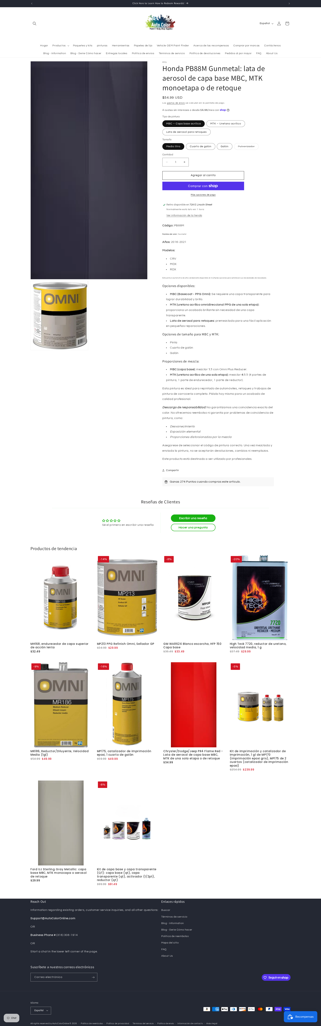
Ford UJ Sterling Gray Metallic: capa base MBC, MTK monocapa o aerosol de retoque (58, 872)
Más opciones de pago (203, 195)
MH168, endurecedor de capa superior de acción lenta (59, 645)
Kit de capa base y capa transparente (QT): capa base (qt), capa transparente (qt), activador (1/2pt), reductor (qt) (127, 874)
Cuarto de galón (200, 146)
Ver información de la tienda (184, 215)
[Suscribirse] (93, 977)
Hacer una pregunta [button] (193, 527)
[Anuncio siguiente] (289, 3)
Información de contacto (190, 1023)
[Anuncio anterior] (32, 3)
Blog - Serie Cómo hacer (176, 929)
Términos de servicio (174, 917)
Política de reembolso (92, 1023)
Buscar (165, 910)
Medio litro (173, 146)
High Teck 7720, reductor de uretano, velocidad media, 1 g (258, 645)
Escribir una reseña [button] (193, 518)
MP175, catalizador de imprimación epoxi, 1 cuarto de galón (124, 753)
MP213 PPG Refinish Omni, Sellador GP (126, 644)
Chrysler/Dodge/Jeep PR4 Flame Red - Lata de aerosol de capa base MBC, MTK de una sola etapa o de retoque (193, 754)
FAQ (164, 949)
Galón (224, 146)
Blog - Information (172, 923)
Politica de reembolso (175, 936)
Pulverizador (248, 147)
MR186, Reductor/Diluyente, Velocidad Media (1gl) (59, 753)
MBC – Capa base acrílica (183, 123)
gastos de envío (176, 103)
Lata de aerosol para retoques (186, 132)
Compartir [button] (172, 470)
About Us (167, 956)
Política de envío (165, 1023)
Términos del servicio (143, 1023)
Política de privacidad (117, 1023)
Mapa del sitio (170, 943)
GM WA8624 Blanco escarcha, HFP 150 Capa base (192, 645)
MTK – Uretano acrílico (225, 123)
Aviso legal (211, 1023)
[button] (34, 23)
